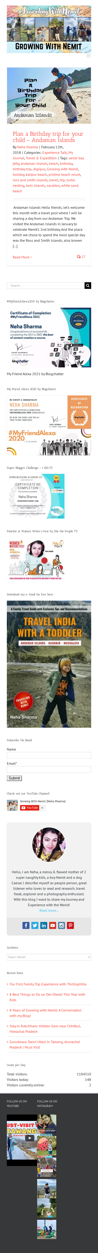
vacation (53, 185)
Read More (21, 257)
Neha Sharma (27, 147)
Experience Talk (54, 152)
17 (83, 257)
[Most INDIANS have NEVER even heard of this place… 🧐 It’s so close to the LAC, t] (46, 1167)
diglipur (39, 169)
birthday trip (22, 169)
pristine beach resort (64, 174)
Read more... (49, 910)
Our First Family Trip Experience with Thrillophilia (48, 984)
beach (53, 163)
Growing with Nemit (62, 169)
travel (53, 180)
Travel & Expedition (41, 158)
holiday (18, 174)
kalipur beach (36, 174)
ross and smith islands (30, 180)
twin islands (35, 185)
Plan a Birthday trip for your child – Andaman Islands (48, 136)
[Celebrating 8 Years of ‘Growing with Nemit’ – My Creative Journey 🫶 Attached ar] (46, 1124)
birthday (66, 163)
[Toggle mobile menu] (88, 55)
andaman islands (34, 163)
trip (62, 180)
